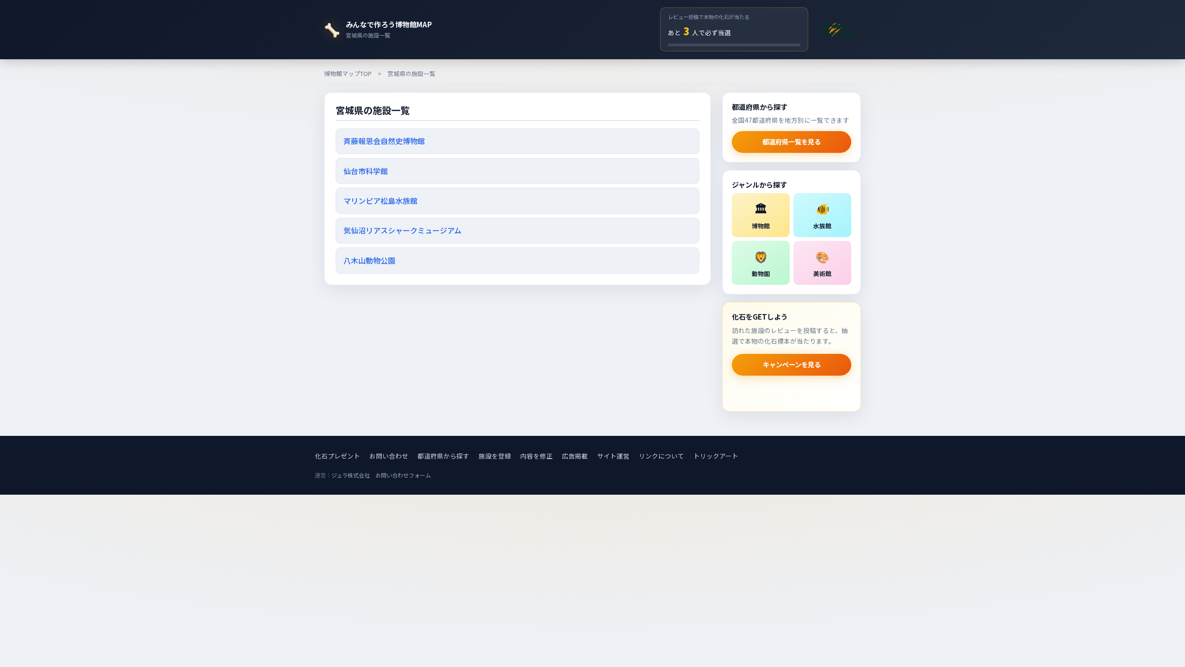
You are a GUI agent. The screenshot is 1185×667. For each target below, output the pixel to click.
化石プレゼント (337, 455)
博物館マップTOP (348, 73)
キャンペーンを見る (792, 364)
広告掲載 (575, 455)
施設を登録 (495, 455)
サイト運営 (613, 455)
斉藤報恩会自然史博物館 (384, 140)
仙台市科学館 (365, 170)
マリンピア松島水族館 (380, 200)
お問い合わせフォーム (403, 475)
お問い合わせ (388, 455)
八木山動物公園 (369, 260)
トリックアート (715, 455)
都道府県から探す (443, 455)
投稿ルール (791, 390)
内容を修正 (536, 455)
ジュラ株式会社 (350, 475)
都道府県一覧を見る (791, 141)
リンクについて (661, 455)
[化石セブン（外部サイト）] (840, 29)
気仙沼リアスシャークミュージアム (402, 230)
